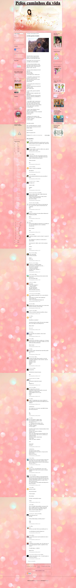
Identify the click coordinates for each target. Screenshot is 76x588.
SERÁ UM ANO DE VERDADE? (18, 156)
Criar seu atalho (16, 51)
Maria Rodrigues (32, 356)
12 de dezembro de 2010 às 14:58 (34, 558)
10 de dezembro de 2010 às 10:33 (34, 218)
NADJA (30, 504)
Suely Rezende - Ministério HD (34, 513)
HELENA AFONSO (32, 263)
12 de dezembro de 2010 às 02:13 (34, 539)
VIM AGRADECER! (18, 212)
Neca (30, 526)
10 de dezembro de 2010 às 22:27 (34, 396)
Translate (18, 35)
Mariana (30, 535)
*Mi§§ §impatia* (32, 274)
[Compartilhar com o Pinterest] (49, 135)
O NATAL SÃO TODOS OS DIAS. (18, 199)
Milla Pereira (31, 147)
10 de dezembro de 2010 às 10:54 (34, 232)
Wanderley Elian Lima (33, 202)
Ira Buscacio (31, 368)
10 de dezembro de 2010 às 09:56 (34, 200)
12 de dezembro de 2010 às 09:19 (34, 552)
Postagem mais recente (31, 566)
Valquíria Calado (32, 310)
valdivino (30, 154)
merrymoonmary (37, 580)
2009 (16, 240)
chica (30, 140)
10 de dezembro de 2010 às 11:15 (34, 250)
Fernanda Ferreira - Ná (33, 181)
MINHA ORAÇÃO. (18, 159)
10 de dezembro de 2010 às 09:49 (34, 190)
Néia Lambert (31, 174)
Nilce (30, 220)
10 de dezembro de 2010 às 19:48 (34, 354)
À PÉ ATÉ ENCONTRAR (33, 293)
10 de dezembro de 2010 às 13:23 (34, 291)
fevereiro (18, 237)
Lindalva (30, 458)
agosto (18, 227)
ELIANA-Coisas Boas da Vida (34, 192)
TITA (30, 398)
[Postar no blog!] (46, 135)
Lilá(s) (30, 332)
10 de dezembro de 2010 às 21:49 (34, 385)
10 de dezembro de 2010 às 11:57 (34, 272)
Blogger (47, 580)
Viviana (30, 487)
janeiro (18, 238)
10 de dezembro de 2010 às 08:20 (34, 145)
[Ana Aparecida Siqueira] (15, 50)
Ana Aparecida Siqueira (17, 48)
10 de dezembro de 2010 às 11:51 (34, 260)
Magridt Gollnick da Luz (33, 378)
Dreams (30, 338)
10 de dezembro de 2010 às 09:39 (34, 172)
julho (18, 228)
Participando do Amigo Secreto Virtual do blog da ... (18, 184)
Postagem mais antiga (45, 566)
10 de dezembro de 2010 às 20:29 (34, 365)
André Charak (31, 475)
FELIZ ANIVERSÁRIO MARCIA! (18, 216)
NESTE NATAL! (18, 162)
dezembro (18, 153)
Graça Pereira (31, 387)
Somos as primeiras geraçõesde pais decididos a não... (18, 204)
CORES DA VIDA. (18, 209)
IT (29, 542)
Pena (30, 418)
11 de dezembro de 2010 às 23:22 (34, 523)
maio (17, 232)
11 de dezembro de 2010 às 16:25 (34, 464)
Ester (30, 316)
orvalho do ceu (31, 282)
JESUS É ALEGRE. (18, 177)
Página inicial (38, 566)
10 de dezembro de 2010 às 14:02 (34, 313)
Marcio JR (31, 234)
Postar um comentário (31, 561)
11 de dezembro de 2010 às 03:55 (34, 446)
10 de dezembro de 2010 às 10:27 (34, 209)
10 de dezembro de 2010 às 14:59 (34, 329)
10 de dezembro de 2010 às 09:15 (34, 164)
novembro (18, 222)
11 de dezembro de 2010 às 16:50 (34, 485)
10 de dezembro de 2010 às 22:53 (34, 404)
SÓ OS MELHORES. (18, 180)
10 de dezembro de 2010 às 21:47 (34, 376)
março (18, 235)
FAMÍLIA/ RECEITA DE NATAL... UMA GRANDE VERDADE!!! (18, 168)
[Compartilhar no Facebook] (48, 135)
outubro (18, 224)
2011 (16, 150)
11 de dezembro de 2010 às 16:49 (34, 472)
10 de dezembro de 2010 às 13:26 (34, 301)
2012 (16, 148)
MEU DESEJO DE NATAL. (18, 194)
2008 (16, 242)
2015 (16, 143)
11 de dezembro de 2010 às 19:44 (34, 511)
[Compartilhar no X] (47, 135)
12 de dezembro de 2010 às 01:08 (34, 532)
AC (29, 211)
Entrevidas (31, 303)
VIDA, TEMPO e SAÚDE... (18, 173)
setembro (18, 225)
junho (18, 230)
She (29, 349)
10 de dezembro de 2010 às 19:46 (34, 346)
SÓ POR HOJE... (18, 220)
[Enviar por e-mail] (45, 135)
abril (17, 233)
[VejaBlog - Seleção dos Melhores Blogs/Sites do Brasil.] (18, 40)
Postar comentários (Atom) (40, 570)
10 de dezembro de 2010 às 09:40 (34, 178)
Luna (30, 467)
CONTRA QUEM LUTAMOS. (18, 190)
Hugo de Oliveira (32, 252)
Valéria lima (31, 166)
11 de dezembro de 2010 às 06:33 (34, 455)
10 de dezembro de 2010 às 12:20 (34, 279)
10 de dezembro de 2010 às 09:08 (34, 151)
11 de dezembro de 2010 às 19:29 (34, 502)
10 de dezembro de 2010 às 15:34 (34, 336)
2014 (16, 145)
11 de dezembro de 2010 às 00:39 (34, 415)
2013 (16, 146)
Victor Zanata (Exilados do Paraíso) (35, 554)
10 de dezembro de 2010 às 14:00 (34, 308)
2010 (16, 151)
